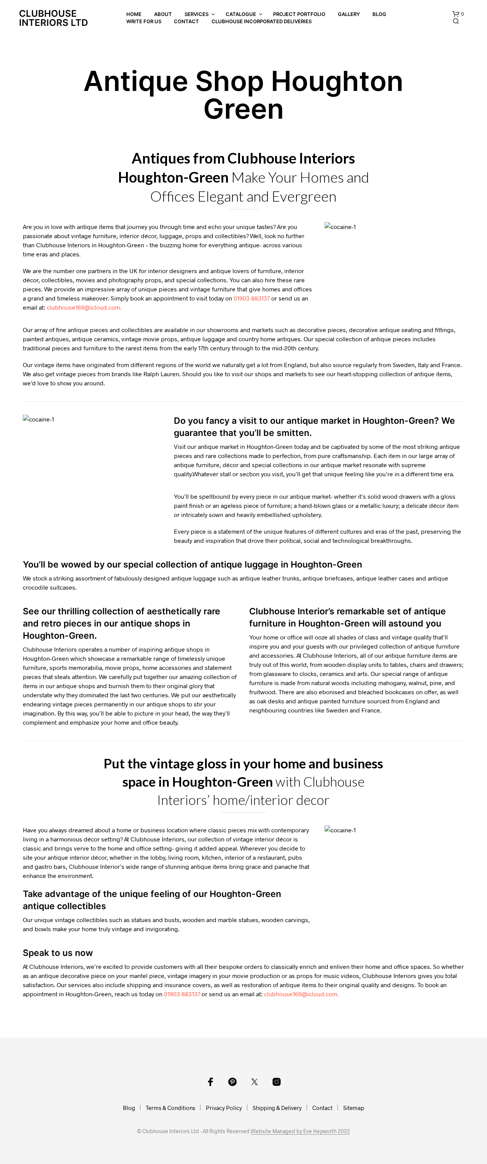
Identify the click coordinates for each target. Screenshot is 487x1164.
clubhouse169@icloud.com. (84, 307)
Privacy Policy (224, 1107)
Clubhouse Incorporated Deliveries (262, 21)
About (163, 14)
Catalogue (241, 14)
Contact (186, 21)
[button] (458, 14)
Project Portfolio (299, 14)
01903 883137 (252, 298)
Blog (379, 14)
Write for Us (143, 21)
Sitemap (353, 1107)
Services (196, 14)
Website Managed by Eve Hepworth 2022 (300, 1131)
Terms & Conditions (170, 1107)
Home (134, 14)
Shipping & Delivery (277, 1107)
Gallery (349, 14)
